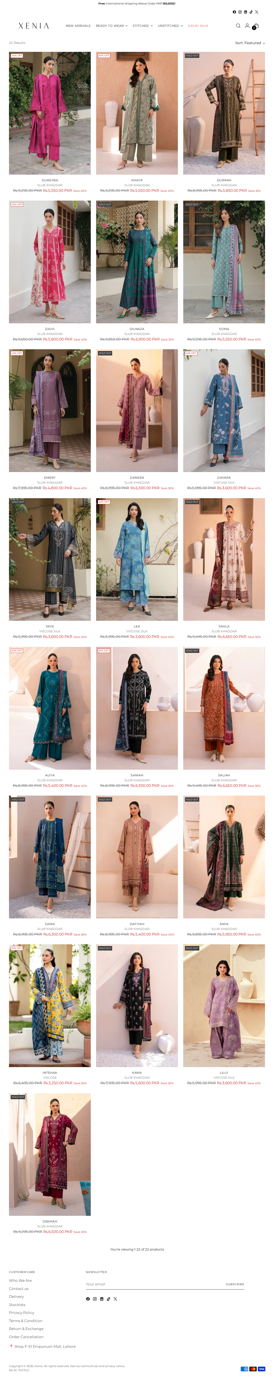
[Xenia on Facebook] (234, 12)
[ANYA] (224, 857)
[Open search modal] (238, 25)
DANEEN (137, 478)
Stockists (17, 1305)
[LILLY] (224, 1005)
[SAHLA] (224, 559)
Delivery (16, 1296)
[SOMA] (224, 262)
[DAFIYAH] (137, 857)
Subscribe (235, 1284)
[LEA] (137, 559)
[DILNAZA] (137, 262)
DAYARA (224, 478)
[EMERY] (50, 410)
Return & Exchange (26, 1329)
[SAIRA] (50, 857)
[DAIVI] (50, 262)
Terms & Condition (25, 1321)
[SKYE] (50, 559)
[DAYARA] (224, 410)
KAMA (137, 1073)
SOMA (224, 329)
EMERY (50, 478)
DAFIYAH (137, 924)
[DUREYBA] (50, 113)
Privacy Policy (21, 1313)
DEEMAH (50, 1221)
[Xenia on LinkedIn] (245, 12)
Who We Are (20, 1280)
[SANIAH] (137, 708)
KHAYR (137, 180)
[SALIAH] (224, 708)
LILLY (224, 1073)
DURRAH (224, 180)
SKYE (50, 626)
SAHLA (224, 626)
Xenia (38, 1366)
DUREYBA (50, 180)
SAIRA (50, 924)
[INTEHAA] (50, 1005)
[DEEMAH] (50, 1154)
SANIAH (137, 775)
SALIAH (224, 775)
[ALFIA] (50, 708)
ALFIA (50, 775)
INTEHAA (50, 1073)
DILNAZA (137, 329)
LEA (137, 626)
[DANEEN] (137, 410)
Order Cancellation (26, 1337)
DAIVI (50, 329)
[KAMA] (137, 1005)
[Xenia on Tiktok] (251, 12)
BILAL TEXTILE (19, 1370)
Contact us (18, 1289)
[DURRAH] (224, 113)
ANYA (224, 924)
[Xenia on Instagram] (240, 12)
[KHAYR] (137, 113)
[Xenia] (33, 25)
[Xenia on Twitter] (257, 12)
